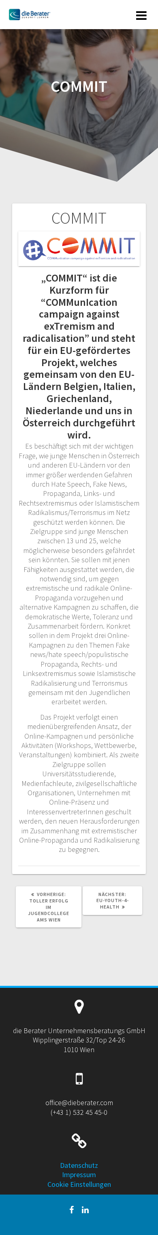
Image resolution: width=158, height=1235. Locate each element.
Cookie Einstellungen (79, 1184)
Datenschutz (79, 1165)
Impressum (79, 1174)
